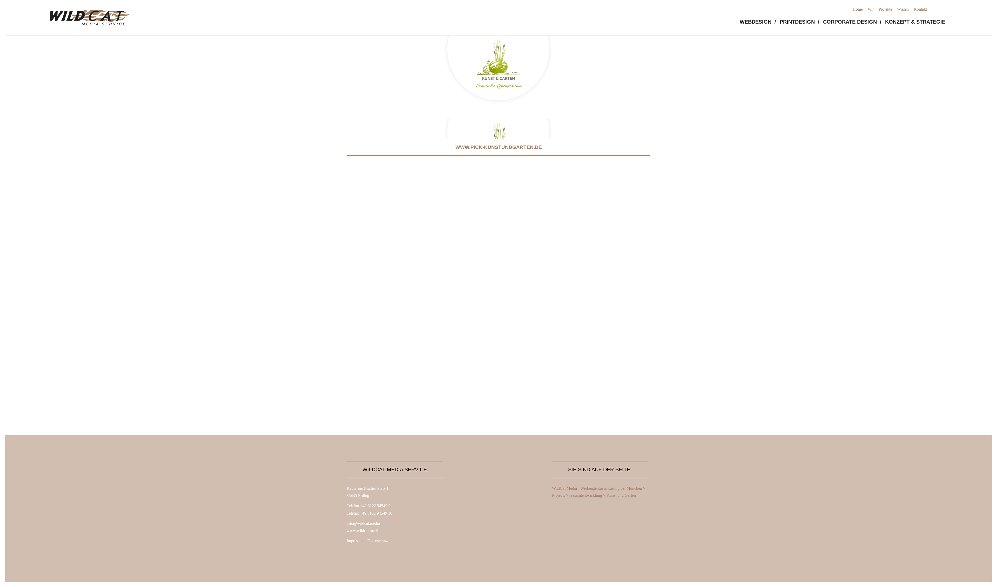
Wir (871, 9)
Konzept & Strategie (915, 22)
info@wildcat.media (363, 523)
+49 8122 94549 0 (375, 505)
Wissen (903, 9)
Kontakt (920, 9)
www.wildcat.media (363, 530)
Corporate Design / (852, 22)
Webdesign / (758, 22)
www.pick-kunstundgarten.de (498, 147)
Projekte (885, 9)
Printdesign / (799, 22)
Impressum (356, 540)
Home (858, 9)
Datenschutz (377, 540)
